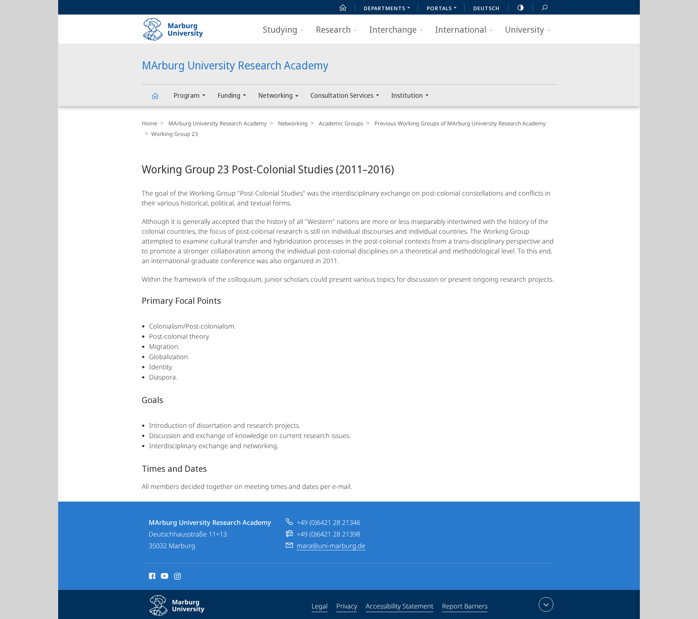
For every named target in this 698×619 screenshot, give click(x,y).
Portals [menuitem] (439, 8)
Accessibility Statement (399, 606)
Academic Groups (341, 123)
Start (343, 7)
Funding (228, 95)
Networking (275, 95)
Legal (320, 606)
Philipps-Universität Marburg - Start (187, 27)
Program (186, 95)
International (460, 29)
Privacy (346, 606)
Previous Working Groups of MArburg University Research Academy (460, 123)
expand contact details (546, 604)
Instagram (177, 577)
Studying (280, 29)
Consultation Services (341, 95)
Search (544, 7)
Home (149, 123)
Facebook (151, 577)
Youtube (163, 577)
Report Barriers (465, 606)
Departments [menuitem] (384, 8)
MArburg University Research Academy (155, 95)
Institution (407, 95)
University (524, 29)
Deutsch (486, 8)
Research (333, 29)
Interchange (393, 29)
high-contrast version (521, 7)
